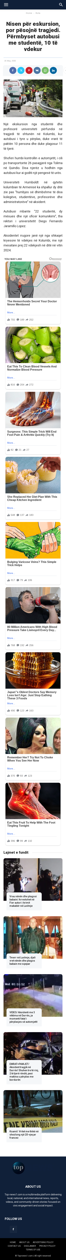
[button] (6, 4)
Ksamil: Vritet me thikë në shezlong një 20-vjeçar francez (24, 1134)
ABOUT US (24, 1242)
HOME (13, 1242)
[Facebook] (12, 70)
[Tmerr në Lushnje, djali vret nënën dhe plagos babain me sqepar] (33, 937)
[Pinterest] (29, 70)
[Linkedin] (53, 70)
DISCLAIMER (30, 1246)
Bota (38, 13)
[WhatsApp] (45, 70)
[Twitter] (20, 70)
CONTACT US (14, 1246)
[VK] (37, 70)
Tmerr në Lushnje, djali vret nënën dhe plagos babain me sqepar (23, 960)
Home (29, 13)
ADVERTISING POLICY (43, 1242)
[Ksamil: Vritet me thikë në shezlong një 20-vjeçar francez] (33, 1111)
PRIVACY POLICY (47, 1246)
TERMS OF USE (33, 1249)
